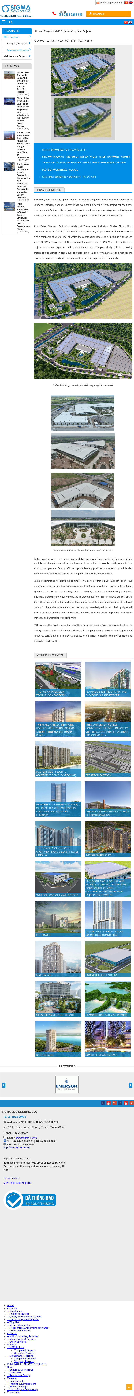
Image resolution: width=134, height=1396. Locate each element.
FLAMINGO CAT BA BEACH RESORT (106, 1015)
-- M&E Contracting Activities (22, 1336)
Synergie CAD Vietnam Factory (57, 895)
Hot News (11, 66)
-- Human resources (18, 1313)
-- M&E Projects (15, 1347)
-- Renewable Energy (18, 1375)
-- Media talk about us (19, 1325)
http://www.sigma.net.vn (16, 1147)
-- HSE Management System (23, 1319)
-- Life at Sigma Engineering (22, 1389)
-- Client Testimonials (18, 1330)
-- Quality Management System (24, 1316)
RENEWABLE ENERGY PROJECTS (26, 1364)
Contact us (13, 1392)
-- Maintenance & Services (21, 1339)
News (10, 1367)
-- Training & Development (21, 1383)
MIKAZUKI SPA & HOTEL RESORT (55, 1015)
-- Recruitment (15, 1381)
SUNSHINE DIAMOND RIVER (101, 1055)
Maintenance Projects (16, 56)
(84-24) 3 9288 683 (71, 14)
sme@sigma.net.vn (26, 1137)
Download (98, 13)
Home (38, 31)
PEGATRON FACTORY (98, 775)
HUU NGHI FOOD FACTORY (101, 975)
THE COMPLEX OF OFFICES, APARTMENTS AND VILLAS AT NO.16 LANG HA (57, 852)
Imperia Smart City (98, 855)
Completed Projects (18, 49)
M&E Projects (11, 37)
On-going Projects (17, 43)
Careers (11, 1378)
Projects (11, 30)
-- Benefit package (17, 1386)
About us (12, 1308)
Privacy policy (10, 1177)
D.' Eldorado (44, 1055)
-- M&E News (14, 1372)
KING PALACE (44, 975)
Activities (12, 1333)
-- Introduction (15, 1311)
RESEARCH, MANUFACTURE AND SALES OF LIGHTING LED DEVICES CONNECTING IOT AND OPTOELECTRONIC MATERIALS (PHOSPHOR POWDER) (105, 888)
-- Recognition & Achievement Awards (27, 1327)
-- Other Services (16, 1341)
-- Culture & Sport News (20, 1369)
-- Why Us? (13, 1322)
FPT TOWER (43, 935)
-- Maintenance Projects (20, 1355)
